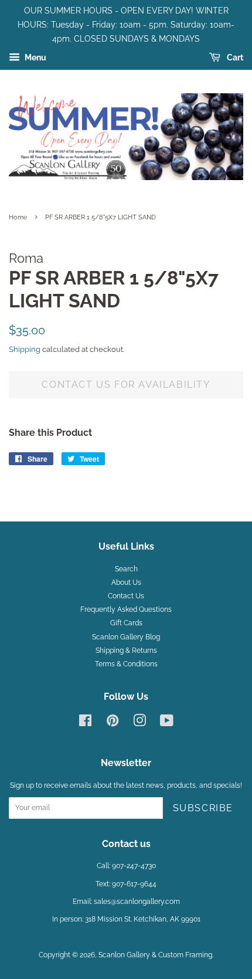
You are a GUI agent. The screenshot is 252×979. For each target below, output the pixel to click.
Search (126, 569)
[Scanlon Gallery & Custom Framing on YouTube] (166, 723)
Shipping (24, 349)
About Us (126, 582)
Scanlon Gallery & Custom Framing (155, 955)
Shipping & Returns (126, 650)
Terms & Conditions (126, 664)
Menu (34, 58)
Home (18, 217)
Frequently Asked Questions (126, 609)
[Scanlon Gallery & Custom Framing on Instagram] (139, 723)
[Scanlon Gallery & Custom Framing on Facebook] (85, 723)
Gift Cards (126, 623)
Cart (234, 58)
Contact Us (126, 596)
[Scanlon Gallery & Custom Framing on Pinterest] (112, 723)
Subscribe (203, 808)
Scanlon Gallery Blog (126, 637)
